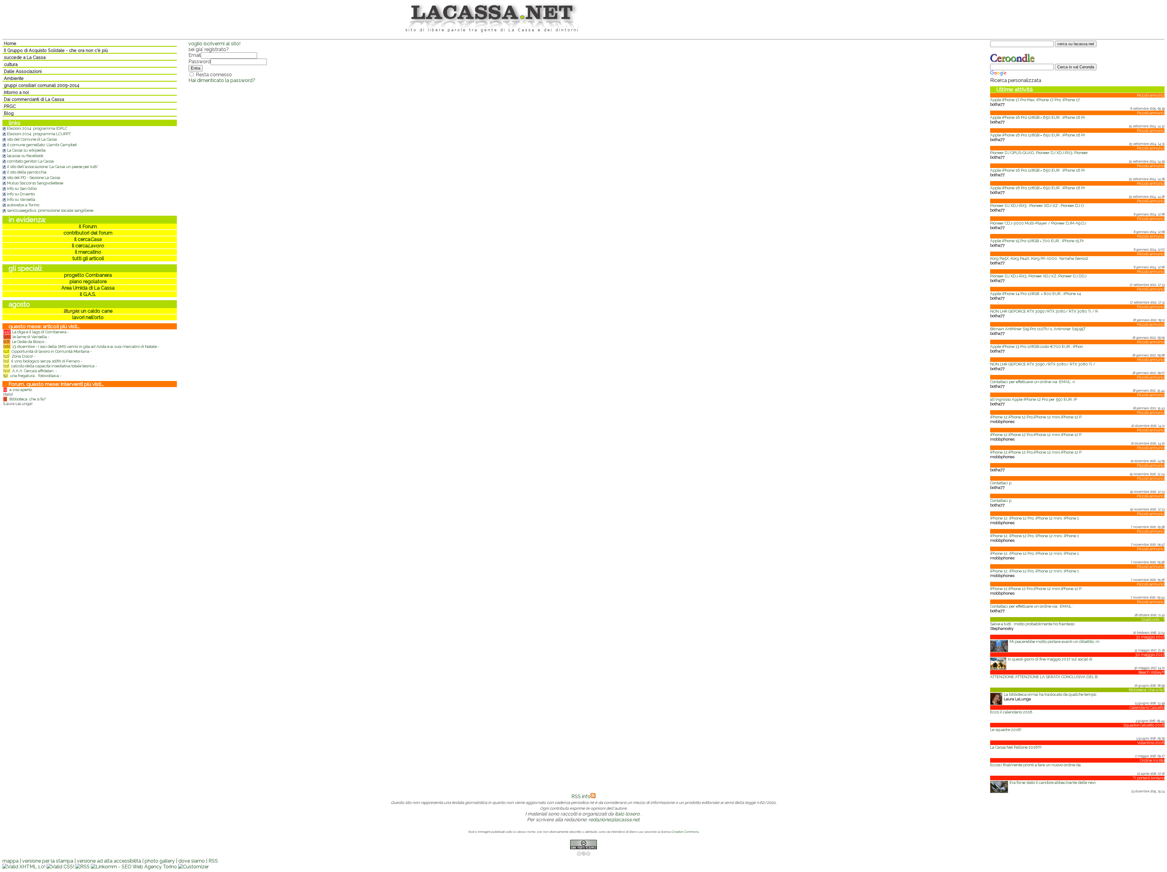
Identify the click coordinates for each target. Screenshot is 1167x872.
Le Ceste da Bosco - (29, 341)
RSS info (580, 796)
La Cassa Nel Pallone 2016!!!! (1015, 747)
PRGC (10, 106)
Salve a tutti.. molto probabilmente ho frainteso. (1032, 624)
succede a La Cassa (25, 57)
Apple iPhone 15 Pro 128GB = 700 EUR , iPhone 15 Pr (1037, 241)
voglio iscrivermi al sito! (214, 43)
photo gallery (160, 861)
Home (10, 43)
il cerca (88, 239)
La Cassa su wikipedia (26, 150)
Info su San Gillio (22, 188)
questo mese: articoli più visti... (44, 326)
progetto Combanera (88, 275)
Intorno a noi (16, 92)
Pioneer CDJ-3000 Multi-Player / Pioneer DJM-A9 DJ (1038, 223)
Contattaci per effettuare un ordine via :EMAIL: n (1032, 381)
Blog (9, 113)
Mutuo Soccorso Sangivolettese (35, 183)
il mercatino (88, 252)
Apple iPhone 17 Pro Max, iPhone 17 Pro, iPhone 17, (1035, 100)
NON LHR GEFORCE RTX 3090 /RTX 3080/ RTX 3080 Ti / (1042, 364)
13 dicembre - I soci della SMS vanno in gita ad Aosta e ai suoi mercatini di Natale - (85, 346)
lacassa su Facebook (25, 155)
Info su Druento (21, 194)
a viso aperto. (21, 389)
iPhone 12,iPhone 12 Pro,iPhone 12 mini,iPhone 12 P (1036, 417)
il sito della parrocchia (26, 172)
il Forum (88, 226)
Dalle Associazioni (23, 71)
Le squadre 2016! (1005, 729)
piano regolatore (88, 281)
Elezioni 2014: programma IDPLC (37, 128)
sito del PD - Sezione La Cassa (33, 177)
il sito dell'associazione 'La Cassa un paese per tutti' (52, 166)
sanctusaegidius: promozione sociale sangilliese (50, 210)
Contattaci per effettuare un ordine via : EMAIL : (1031, 606)
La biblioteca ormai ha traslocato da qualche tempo (1050, 694)
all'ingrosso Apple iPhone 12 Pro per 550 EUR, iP (1033, 399)
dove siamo (191, 861)
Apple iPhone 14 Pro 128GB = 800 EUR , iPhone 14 (1035, 293)
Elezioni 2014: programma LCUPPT (39, 134)
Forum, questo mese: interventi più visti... (56, 384)
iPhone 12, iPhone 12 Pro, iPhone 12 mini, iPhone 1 (1034, 518)
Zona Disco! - (23, 356)
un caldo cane (96, 311)
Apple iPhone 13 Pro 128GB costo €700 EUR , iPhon (1036, 346)
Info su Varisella (21, 199)
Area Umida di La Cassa (88, 288)
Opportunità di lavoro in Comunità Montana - (52, 351)
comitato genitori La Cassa (30, 161)
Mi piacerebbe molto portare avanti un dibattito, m (1055, 641)
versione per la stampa (47, 861)
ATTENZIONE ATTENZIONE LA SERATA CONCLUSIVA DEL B (1043, 677)
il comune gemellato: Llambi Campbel (42, 144)
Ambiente (14, 78)
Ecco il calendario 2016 (1011, 712)
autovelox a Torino (23, 205)
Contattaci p (1000, 483)
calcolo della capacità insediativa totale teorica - (54, 366)
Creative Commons (684, 831)
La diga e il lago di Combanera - (40, 332)
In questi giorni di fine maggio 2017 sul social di (1050, 659)
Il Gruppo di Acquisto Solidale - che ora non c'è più (56, 50)
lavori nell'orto (88, 317)
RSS (213, 861)
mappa (10, 861)
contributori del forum (88, 233)
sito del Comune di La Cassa (32, 139)
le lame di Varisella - (30, 337)
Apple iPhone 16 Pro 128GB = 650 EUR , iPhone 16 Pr (1037, 117)
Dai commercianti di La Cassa (34, 99)
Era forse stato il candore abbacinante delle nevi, (1053, 782)
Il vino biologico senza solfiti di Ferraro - (46, 361)
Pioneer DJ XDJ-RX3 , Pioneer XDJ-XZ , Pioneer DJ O (1037, 205)
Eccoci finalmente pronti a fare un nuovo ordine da (1035, 765)
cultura (11, 64)
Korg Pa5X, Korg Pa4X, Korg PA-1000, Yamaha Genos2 (1039, 258)
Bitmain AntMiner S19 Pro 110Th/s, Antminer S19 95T (1038, 329)
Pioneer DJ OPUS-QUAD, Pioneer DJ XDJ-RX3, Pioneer (1039, 152)
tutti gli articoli (88, 258)
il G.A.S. (88, 294)
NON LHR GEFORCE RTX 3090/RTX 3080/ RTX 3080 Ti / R (1044, 311)
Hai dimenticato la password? (221, 80)
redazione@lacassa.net (613, 819)
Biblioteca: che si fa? (27, 399)
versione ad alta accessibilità (109, 861)
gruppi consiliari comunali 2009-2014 (41, 85)
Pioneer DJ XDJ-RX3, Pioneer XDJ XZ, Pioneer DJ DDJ (1038, 276)
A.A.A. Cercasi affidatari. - (34, 371)
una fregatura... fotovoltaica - (35, 375)
